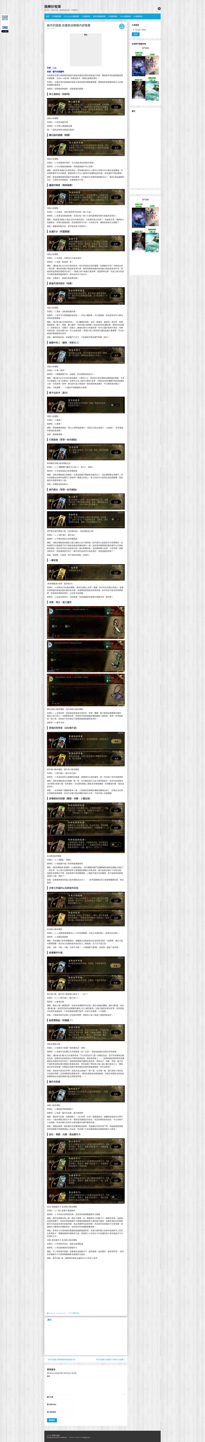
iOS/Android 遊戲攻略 (71, 16)
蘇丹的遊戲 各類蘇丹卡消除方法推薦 (110, 1360)
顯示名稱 (50, 1397)
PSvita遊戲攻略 (125, 16)
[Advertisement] (86, 51)
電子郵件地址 (51, 1404)
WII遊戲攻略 (138, 16)
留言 (48, 1376)
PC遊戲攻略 (86, 16)
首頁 (47, 16)
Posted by (57, 1313)
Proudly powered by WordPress (57, 1437)
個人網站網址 (51, 1412)
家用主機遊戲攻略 (99, 16)
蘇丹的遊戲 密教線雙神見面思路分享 (61, 1360)
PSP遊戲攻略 (112, 16)
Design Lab (86, 1437)
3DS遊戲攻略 (56, 16)
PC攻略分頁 (74, 1313)
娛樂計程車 (52, 7)
